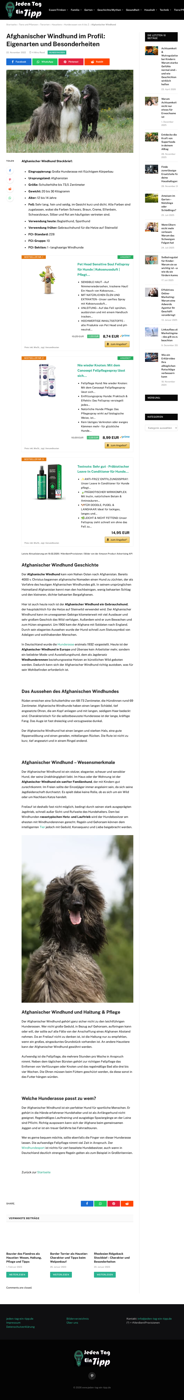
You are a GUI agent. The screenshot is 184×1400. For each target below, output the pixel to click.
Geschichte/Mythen (109, 9)
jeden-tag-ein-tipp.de (19, 1318)
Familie (75, 9)
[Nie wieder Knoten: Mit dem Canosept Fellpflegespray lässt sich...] (47, 381)
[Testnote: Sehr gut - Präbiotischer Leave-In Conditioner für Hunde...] (47, 482)
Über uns (72, 1322)
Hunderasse (66, 644)
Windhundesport (33, 1148)
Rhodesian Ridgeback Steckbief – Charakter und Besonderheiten (112, 1257)
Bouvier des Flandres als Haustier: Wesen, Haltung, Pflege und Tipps (24, 1257)
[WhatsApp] (9, 198)
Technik (164, 9)
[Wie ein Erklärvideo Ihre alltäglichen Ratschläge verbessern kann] (151, 357)
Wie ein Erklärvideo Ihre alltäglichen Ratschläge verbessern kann (168, 365)
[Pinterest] (9, 179)
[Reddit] (9, 188)
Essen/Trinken (57, 9)
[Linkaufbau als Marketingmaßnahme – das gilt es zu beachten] (151, 331)
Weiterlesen (17, 1274)
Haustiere (57, 24)
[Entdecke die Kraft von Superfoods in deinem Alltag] (151, 137)
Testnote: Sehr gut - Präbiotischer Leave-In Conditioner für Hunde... (103, 469)
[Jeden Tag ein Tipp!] (23, 10)
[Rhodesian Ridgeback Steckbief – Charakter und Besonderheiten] (113, 1238)
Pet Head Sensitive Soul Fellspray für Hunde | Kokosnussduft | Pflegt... (103, 269)
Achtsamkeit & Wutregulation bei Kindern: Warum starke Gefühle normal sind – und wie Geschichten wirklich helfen (170, 66)
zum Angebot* (119, 344)
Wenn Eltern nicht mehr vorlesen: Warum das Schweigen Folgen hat (168, 233)
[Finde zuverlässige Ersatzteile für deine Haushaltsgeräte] (151, 169)
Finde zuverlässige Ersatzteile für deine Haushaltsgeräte (171, 174)
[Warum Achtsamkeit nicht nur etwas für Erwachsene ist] (151, 101)
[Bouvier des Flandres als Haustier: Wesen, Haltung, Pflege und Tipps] (25, 1238)
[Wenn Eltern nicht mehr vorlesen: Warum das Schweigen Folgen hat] (151, 227)
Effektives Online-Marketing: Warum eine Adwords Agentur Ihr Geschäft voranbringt (168, 302)
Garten (88, 9)
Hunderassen (57, 52)
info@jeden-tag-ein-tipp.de (155, 1318)
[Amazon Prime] (125, 336)
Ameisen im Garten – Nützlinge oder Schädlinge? (168, 203)
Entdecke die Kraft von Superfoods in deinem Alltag (169, 141)
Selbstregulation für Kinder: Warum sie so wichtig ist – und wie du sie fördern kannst (171, 266)
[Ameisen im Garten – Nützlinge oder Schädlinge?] (151, 198)
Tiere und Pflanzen (28, 24)
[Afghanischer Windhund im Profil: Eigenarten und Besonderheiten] (69, 111)
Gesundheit (132, 9)
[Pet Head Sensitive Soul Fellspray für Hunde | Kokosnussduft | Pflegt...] (47, 280)
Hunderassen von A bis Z (76, 24)
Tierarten (45, 24)
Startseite (11, 24)
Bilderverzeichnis (77, 1318)
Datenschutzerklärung (20, 1326)
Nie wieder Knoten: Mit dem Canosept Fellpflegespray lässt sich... (101, 370)
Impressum (13, 1322)
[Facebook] (9, 170)
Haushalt (149, 9)
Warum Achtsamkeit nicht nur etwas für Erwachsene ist (169, 107)
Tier (42, 827)
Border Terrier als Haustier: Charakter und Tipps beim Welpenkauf (69, 1257)
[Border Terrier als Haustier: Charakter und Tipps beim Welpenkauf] (69, 1238)
